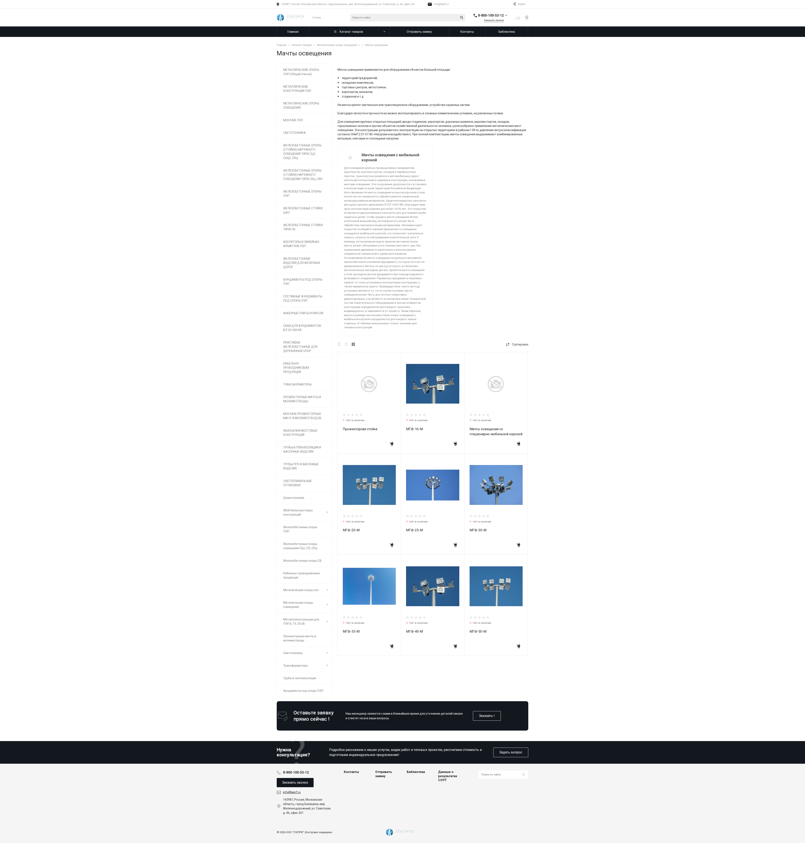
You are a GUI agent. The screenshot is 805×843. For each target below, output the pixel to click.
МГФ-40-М (414, 631)
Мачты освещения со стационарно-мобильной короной (496, 431)
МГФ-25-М (414, 530)
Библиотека (416, 772)
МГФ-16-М (414, 429)
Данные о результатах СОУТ (447, 776)
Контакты (351, 772)
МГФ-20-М (351, 530)
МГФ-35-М (351, 631)
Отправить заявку (383, 774)
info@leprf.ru (441, 4)
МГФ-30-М (478, 530)
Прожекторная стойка (360, 429)
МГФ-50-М (478, 631)
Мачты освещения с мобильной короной (390, 157)
